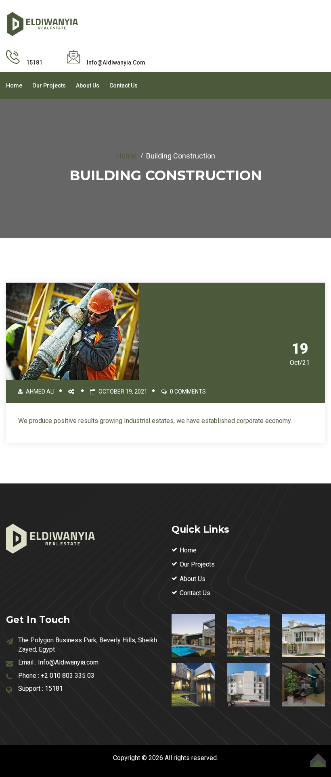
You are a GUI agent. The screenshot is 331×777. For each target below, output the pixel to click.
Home (14, 85)
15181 (54, 688)
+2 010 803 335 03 (67, 675)
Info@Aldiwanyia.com (68, 662)
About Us (87, 85)
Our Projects (49, 85)
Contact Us (123, 85)
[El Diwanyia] (42, 23)
